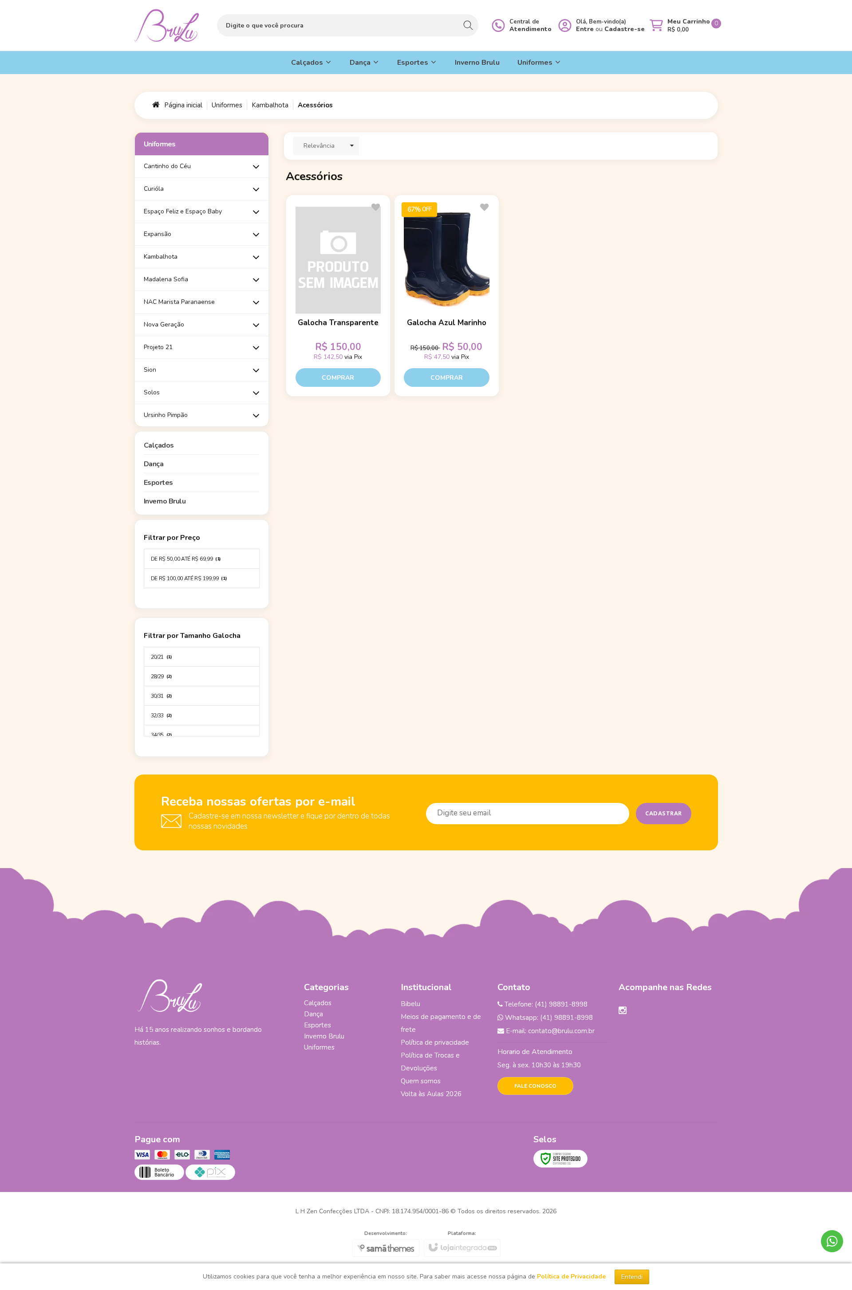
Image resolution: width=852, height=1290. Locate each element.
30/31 (161, 696)
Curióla (154, 189)
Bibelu (410, 1003)
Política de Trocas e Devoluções (430, 1062)
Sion (150, 370)
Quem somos (421, 1081)
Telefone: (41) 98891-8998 (545, 1004)
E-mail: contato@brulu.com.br (549, 1030)
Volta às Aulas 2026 (431, 1093)
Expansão (157, 234)
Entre (585, 29)
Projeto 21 (158, 347)
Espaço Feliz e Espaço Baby (183, 211)
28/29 (161, 676)
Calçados (317, 1003)
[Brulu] (166, 25)
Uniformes (227, 105)
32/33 (161, 715)
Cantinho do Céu (167, 166)
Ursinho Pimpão (166, 415)
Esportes (317, 1025)
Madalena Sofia (166, 279)
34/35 (161, 735)
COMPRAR (338, 378)
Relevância (319, 146)
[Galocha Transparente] (338, 296)
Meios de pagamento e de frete (441, 1023)
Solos (152, 392)
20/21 (161, 657)
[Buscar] (468, 25)
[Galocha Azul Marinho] (446, 296)
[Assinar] (663, 813)
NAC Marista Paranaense (179, 302)
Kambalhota (270, 105)
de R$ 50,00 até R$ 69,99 (186, 558)
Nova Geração (164, 324)
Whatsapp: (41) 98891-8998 (548, 1017)
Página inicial (183, 105)
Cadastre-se (624, 29)
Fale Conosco (535, 1085)
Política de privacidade (435, 1042)
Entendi (632, 1277)
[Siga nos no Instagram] (623, 1011)
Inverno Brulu (324, 1036)
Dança (313, 1014)
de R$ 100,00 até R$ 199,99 (189, 578)
